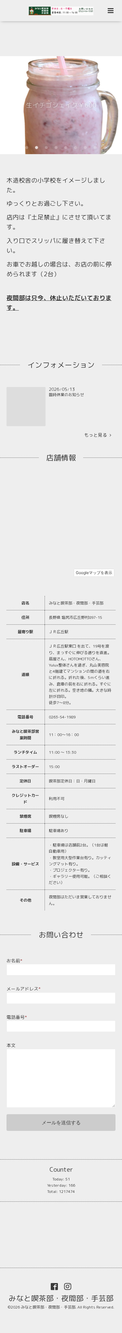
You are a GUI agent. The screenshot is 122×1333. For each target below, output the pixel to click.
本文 (11, 1045)
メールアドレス (24, 989)
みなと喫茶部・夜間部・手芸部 (61, 1298)
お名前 (14, 960)
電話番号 (17, 1017)
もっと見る (97, 435)
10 (105, 147)
